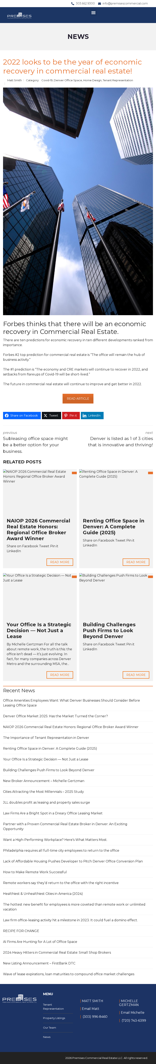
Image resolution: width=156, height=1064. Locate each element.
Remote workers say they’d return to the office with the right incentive (61, 883)
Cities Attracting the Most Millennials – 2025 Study (43, 792)
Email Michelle (132, 1013)
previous (35, 442)
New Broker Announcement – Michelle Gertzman (43, 781)
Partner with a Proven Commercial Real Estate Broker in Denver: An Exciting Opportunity (65, 826)
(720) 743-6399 (134, 1020)
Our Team (49, 1027)
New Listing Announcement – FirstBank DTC (39, 963)
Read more (59, 562)
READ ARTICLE (78, 398)
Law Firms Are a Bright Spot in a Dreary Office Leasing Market (53, 813)
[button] (93, 12)
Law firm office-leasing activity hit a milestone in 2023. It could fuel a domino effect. (70, 920)
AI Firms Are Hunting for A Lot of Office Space (40, 942)
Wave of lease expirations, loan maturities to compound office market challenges (68, 974)
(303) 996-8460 (95, 1017)
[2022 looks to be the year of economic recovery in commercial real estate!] (78, 201)
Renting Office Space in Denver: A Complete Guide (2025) (113, 526)
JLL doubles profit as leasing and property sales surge (46, 802)
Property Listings (54, 1018)
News (46, 1037)
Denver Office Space (68, 80)
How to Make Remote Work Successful (35, 872)
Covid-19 (47, 80)
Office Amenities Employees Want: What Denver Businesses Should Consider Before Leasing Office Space (71, 703)
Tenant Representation (118, 80)
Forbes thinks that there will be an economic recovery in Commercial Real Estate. (74, 328)
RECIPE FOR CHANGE (21, 931)
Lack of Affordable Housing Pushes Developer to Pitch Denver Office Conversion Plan (73, 861)
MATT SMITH (92, 1001)
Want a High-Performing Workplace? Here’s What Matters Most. (55, 840)
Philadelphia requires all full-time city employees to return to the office (61, 850)
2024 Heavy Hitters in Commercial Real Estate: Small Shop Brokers (57, 952)
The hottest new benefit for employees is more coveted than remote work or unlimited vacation (74, 907)
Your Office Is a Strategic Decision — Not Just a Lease (39, 630)
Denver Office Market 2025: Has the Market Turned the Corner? (55, 716)
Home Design (92, 80)
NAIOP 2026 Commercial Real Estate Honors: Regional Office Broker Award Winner (38, 529)
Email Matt (90, 1009)
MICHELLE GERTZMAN (129, 1003)
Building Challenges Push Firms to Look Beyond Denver (109, 630)
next (120, 439)
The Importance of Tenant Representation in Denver (46, 738)
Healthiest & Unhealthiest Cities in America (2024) (43, 894)
